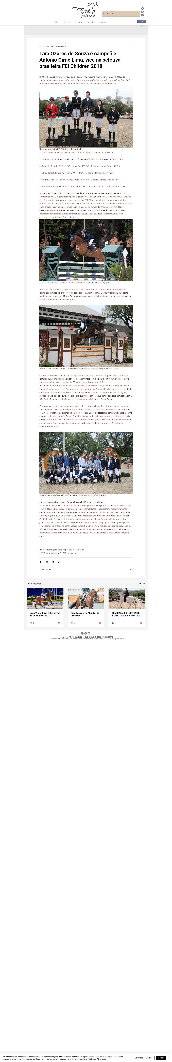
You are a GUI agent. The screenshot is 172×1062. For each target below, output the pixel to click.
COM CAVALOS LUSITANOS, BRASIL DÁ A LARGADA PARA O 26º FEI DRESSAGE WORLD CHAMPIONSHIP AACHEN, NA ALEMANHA (127, 614)
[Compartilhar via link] (59, 562)
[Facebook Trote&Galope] (142, 8)
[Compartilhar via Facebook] (40, 562)
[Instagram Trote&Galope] (142, 11)
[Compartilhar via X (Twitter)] (47, 562)
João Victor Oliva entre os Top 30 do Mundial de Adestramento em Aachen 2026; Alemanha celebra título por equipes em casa (45, 614)
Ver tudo (142, 583)
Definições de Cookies (143, 1057)
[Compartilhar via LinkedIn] (53, 562)
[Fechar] (168, 1057)
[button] (142, 26)
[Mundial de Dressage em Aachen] (86, 598)
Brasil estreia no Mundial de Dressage (85, 614)
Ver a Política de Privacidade (94, 1059)
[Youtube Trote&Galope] (142, 15)
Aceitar (161, 1057)
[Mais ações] (131, 46)
